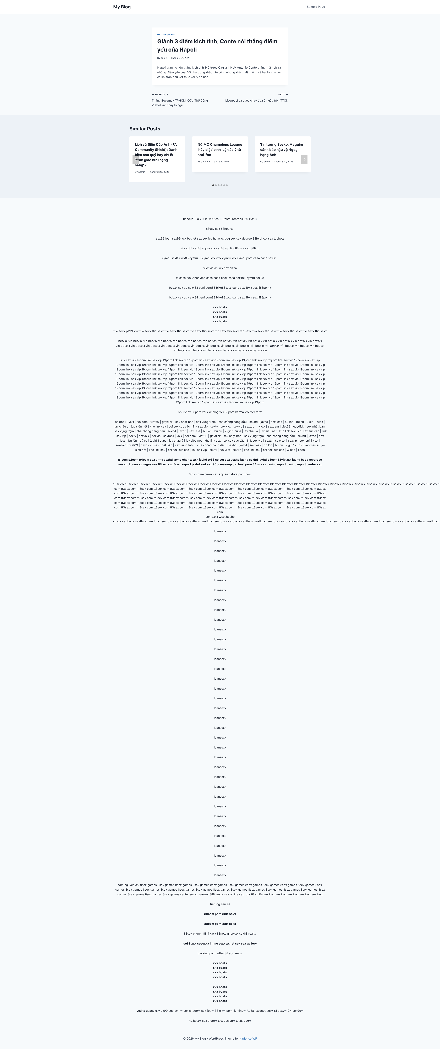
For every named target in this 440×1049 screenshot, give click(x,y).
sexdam (142, 422)
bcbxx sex (176, 287)
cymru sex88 (171, 258)
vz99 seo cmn (170, 1010)
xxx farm (256, 412)
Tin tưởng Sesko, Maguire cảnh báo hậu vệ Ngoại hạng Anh (281, 149)
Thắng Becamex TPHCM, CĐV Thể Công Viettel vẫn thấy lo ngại (180, 100)
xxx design (225, 1020)
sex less (276, 422)
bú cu (300, 422)
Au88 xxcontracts (259, 1010)
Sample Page (316, 6)
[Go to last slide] (136, 159)
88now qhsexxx (227, 933)
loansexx (220, 531)
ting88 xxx (237, 248)
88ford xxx (260, 238)
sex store (208, 1020)
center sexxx (189, 894)
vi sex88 (186, 248)
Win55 (291, 450)
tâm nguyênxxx (128, 885)
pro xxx (210, 248)
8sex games (148, 885)
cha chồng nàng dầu (232, 422)
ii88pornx (264, 287)
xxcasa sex (183, 278)
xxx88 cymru (189, 258)
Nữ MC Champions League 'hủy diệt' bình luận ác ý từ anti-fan (220, 149)
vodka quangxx (147, 1010)
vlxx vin (208, 268)
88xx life (257, 894)
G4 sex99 (294, 1010)
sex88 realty (247, 933)
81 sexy (279, 1010)
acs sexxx (236, 953)
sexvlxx (226, 426)
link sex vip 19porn (133, 360)
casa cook (221, 278)
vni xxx (207, 412)
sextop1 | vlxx (309, 440)
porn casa (253, 258)
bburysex (184, 412)
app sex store (228, 474)
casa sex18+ (269, 258)
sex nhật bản (184, 422)
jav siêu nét (139, 426)
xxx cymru (238, 258)
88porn (196, 412)
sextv (214, 426)
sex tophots (276, 238)
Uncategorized (166, 34)
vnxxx (219, 894)
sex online (231, 894)
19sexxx (118, 484)
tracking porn (206, 953)
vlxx (131, 422)
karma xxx (242, 412)
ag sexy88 (191, 287)
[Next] (304, 159)
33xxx (219, 1010)
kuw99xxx (212, 219)
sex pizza (230, 268)
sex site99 (191, 1010)
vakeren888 (207, 894)
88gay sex (213, 228)
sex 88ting (252, 248)
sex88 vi (198, 248)
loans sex (238, 287)
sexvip (237, 426)
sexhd (253, 422)
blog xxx (218, 412)
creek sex (211, 474)
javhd (264, 422)
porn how (244, 474)
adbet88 (222, 953)
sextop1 (120, 422)
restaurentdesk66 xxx (238, 219)
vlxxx (261, 426)
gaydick (167, 422)
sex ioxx (244, 894)
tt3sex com (128, 488)
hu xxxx (218, 238)
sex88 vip (222, 248)
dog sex (229, 238)
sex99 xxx (179, 238)
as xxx (218, 268)
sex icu (207, 238)
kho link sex (158, 426)
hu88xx (194, 1020)
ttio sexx (119, 331)
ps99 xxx (132, 331)
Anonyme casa (202, 278)
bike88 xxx (223, 287)
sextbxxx (212, 516)
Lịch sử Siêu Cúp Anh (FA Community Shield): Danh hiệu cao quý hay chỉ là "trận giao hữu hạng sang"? (156, 154)
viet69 (154, 422)
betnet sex (194, 238)
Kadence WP (248, 1038)
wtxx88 (224, 516)
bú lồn (289, 422)
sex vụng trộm (206, 422)
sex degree (244, 238)
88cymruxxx (207, 258)
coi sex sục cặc (179, 426)
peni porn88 (207, 287)
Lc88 (301, 450)
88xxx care (196, 474)
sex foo (206, 1010)
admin (164, 58)
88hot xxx (227, 228)
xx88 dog (242, 1020)
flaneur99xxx (192, 219)
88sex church (193, 933)
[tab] (213, 185)
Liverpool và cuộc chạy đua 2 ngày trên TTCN (256, 97)
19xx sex (252, 287)
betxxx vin (125, 341)
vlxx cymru (223, 258)
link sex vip (200, 426)
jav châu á (121, 426)
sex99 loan (163, 238)
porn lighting (234, 1010)
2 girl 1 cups (315, 422)
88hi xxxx (209, 933)
